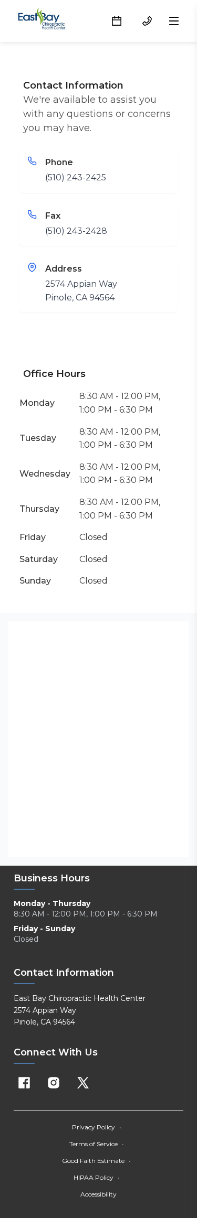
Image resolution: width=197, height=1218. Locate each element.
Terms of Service (96, 1144)
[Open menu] (173, 21)
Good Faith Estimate (96, 1161)
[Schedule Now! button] (116, 21)
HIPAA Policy (97, 1177)
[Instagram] (53, 1082)
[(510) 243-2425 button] (147, 21)
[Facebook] (24, 1082)
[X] (83, 1082)
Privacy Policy (96, 1127)
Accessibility (98, 1194)
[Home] (42, 21)
